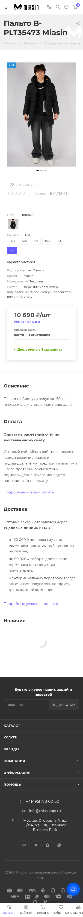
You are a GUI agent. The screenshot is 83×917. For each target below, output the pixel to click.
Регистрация (39, 335)
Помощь (12, 784)
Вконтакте (24, 845)
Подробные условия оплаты (29, 492)
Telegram (36, 845)
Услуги (11, 737)
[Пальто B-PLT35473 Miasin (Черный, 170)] (41, 114)
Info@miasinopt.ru (45, 811)
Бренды (11, 749)
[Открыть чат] (73, 889)
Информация (17, 772)
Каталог (12, 725)
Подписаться (64, 705)
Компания (14, 761)
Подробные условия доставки (31, 603)
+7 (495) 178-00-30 (42, 801)
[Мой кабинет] (66, 7)
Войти (19, 335)
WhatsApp (59, 845)
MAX (47, 845)
